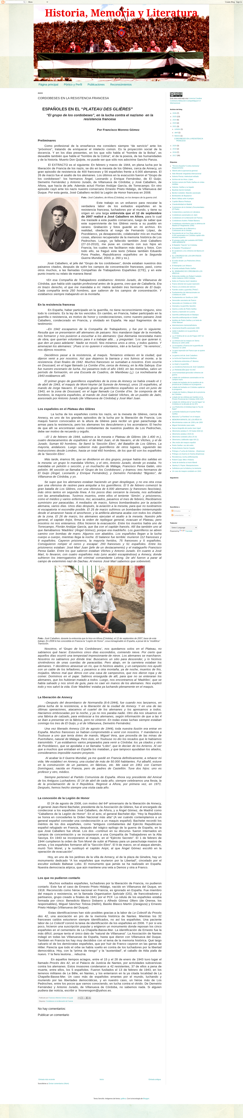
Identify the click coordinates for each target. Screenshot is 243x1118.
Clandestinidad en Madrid (182, 204)
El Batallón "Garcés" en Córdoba (184, 245)
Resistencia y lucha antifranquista (185, 457)
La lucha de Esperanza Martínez (184, 358)
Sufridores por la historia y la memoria (186, 468)
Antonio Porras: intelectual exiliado (185, 176)
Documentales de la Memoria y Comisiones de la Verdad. (184, 229)
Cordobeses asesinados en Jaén (184, 215)
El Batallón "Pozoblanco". (182, 248)
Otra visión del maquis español (184, 443)
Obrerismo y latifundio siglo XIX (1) (185, 440)
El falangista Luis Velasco (182, 266)
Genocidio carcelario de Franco (184, 300)
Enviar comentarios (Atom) (59, 1084)
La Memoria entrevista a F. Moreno (185, 361)
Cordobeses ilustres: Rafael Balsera (186, 221)
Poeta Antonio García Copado (183, 448)
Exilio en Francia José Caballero (184, 281)
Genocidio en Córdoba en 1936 (184, 303)
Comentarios (178, 515)
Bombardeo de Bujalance (182, 196)
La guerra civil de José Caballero (184, 355)
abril (176, 133)
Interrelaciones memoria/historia (184, 325)
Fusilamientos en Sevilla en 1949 (185, 297)
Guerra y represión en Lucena (183, 312)
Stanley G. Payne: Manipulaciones (185, 465)
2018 (175, 152)
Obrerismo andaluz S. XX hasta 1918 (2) (187, 431)
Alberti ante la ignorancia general (185, 171)
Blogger (146, 1099)
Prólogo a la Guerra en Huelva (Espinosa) (188, 454)
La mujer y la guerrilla (180, 364)
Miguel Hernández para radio (183, 425)
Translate (188, 531)
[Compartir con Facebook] (87, 997)
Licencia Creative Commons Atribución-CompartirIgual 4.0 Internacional (186, 100)
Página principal (48, 84)
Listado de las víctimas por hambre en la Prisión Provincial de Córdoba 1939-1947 (188, 398)
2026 (175, 113)
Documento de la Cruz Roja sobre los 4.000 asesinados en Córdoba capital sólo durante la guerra (188, 235)
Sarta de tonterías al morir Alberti (184, 463)
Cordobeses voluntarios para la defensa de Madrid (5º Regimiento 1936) (188, 225)
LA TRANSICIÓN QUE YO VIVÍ (183, 370)
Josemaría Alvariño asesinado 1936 (186, 328)
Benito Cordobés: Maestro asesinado (186, 193)
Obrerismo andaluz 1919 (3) (183, 434)
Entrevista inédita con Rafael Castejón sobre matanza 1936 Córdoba (186, 277)
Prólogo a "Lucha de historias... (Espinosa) (188, 451)
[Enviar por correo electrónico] (79, 997)
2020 (175, 146)
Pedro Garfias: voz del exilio (183, 445)
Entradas (177, 511)
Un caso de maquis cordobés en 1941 (186, 471)
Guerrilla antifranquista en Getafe (184, 318)
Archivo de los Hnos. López (182, 179)
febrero (177, 136)
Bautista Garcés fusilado (181, 190)
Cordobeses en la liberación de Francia (59, 1001)
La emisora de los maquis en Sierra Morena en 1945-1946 (185, 342)
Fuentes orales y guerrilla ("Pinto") (185, 290)
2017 (175, 156)
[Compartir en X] (84, 997)
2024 (175, 120)
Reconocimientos (121, 84)
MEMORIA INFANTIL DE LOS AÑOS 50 (187, 420)
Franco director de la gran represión (186, 284)
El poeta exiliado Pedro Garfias (184, 268)
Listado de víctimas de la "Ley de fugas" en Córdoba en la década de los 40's (188, 403)
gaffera (123, 1099)
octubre (178, 129)
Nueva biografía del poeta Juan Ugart (186, 428)
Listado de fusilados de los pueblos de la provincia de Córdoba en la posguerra (187, 383)
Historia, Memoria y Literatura (121, 13)
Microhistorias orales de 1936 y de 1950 (187, 422)
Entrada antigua (155, 1079)
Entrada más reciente (47, 1079)
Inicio (102, 1079)
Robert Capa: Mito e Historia (183, 460)
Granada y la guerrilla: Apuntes (184, 306)
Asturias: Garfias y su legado (183, 187)
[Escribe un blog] (81, 997)
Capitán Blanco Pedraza (181, 202)
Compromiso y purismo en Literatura (186, 212)
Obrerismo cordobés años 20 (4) (184, 437)
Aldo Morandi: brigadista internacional (186, 174)
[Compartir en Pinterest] (89, 997)
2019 (175, 149)
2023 (175, 123)
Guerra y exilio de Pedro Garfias (184, 309)
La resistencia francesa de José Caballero (188, 367)
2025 (175, 117)
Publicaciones (96, 84)
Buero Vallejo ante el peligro (183, 199)
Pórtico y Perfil (73, 84)
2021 (175, 126)
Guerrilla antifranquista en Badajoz (185, 315)
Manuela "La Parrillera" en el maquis (186, 417)
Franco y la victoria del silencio (184, 287)
